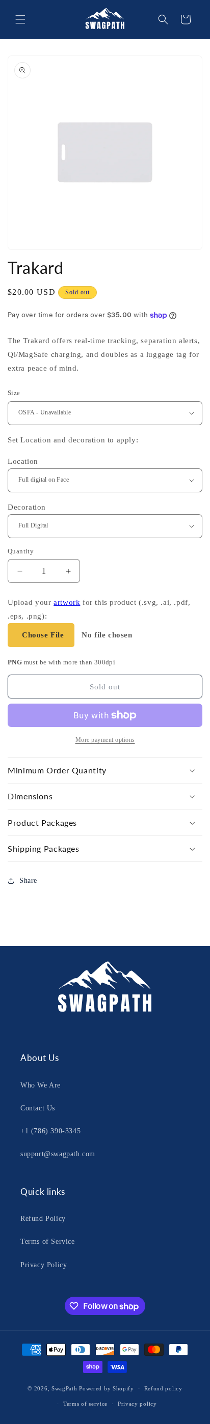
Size (14, 393)
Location (23, 461)
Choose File (43, 635)
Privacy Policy (43, 1265)
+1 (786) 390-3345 (50, 1131)
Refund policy (163, 1388)
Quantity (21, 551)
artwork (67, 602)
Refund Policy (43, 1218)
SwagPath (64, 1388)
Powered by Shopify (106, 1388)
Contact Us (37, 1108)
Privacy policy (137, 1404)
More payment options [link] (105, 739)
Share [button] (28, 880)
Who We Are (40, 1085)
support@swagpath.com (57, 1154)
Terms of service (85, 1404)
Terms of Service (47, 1241)
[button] (20, 19)
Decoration (27, 507)
